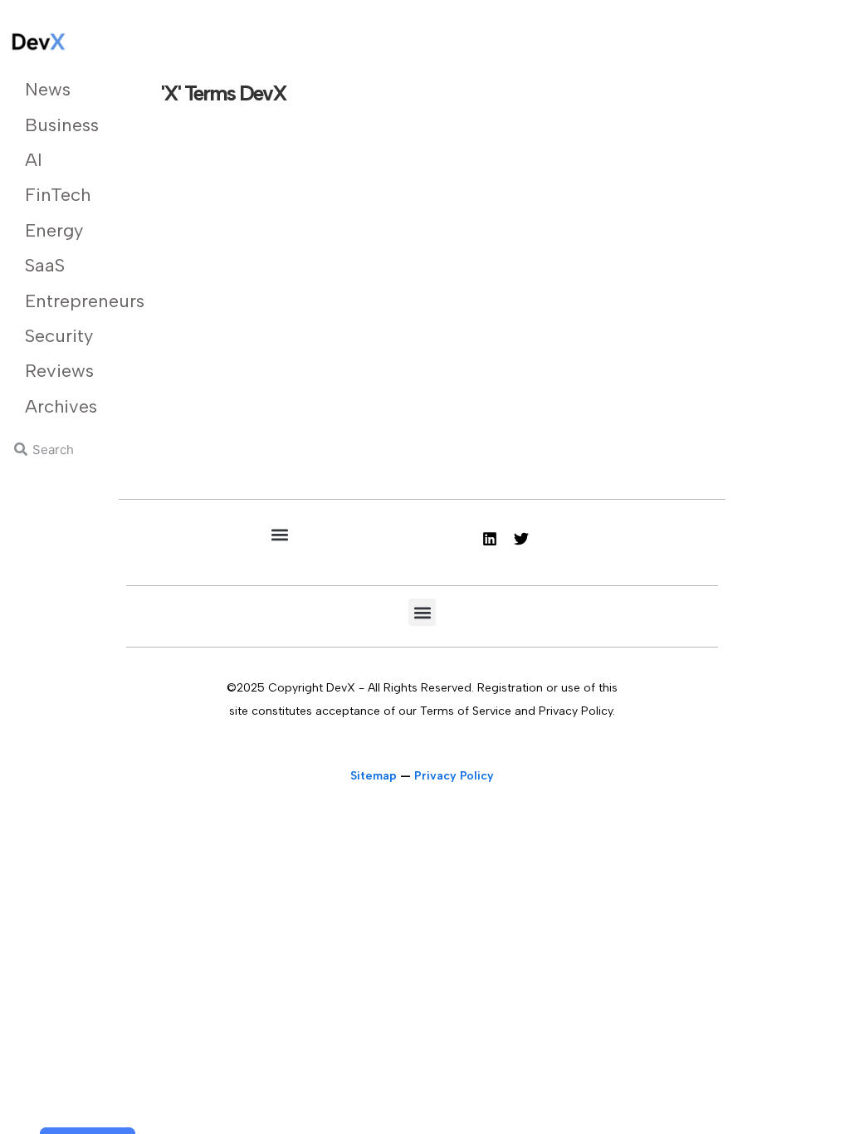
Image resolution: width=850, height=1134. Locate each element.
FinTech (57, 194)
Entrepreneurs (59, 301)
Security (59, 336)
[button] (279, 534)
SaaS (45, 265)
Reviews (59, 370)
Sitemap (373, 776)
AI (33, 160)
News (48, 89)
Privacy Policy (454, 776)
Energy (54, 230)
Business (59, 125)
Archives (59, 406)
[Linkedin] (489, 538)
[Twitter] (521, 538)
